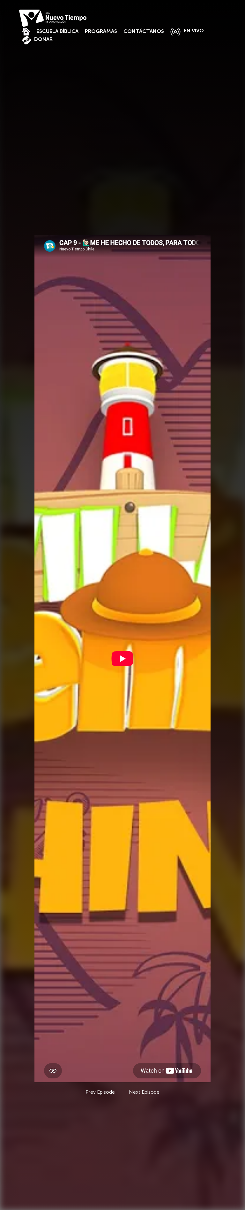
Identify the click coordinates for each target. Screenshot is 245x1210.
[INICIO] (26, 31)
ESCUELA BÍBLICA (57, 31)
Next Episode (144, 1092)
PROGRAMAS (101, 31)
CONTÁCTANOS (143, 31)
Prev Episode (100, 1092)
